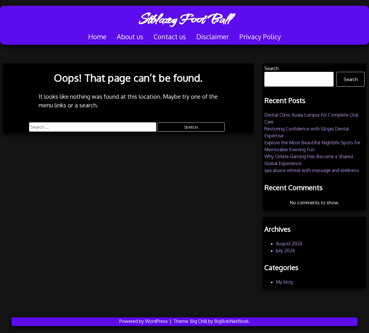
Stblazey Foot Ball (184, 19)
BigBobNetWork (231, 321)
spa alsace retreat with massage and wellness (311, 170)
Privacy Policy (260, 36)
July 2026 (285, 250)
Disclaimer (212, 36)
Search (271, 68)
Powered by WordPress (144, 321)
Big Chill (198, 321)
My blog (284, 282)
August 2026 (289, 243)
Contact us (170, 36)
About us (130, 36)
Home (97, 36)
